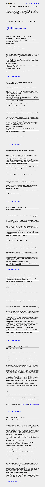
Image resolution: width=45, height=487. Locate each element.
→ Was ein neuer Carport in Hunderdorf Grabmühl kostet (15, 23)
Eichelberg (32, 473)
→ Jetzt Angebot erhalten (31, 3)
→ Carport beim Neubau (10, 27)
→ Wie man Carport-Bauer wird (11, 30)
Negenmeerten (28, 473)
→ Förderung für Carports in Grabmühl (12, 29)
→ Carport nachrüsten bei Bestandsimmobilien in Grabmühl (16, 28)
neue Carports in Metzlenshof (24, 404)
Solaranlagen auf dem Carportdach (29, 328)
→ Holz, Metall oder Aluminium (11, 26)
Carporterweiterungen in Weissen (34, 404)
